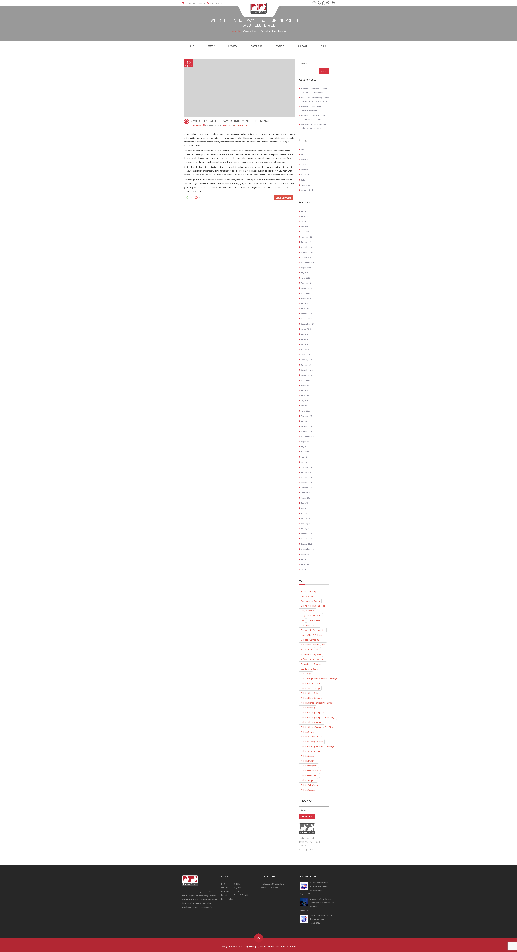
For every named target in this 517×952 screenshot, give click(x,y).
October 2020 (306, 257)
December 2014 (307, 426)
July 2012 (304, 559)
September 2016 (307, 324)
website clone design (310, 688)
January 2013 (306, 528)
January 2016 (306, 365)
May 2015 (304, 400)
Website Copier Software (311, 736)
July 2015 (304, 390)
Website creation (308, 756)
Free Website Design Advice (313, 630)
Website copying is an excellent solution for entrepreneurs (319, 886)
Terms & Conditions (242, 895)
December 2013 (307, 477)
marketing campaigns (310, 639)
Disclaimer (226, 895)
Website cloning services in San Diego (317, 727)
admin (198, 125)
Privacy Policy (227, 899)
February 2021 (306, 237)
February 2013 (306, 523)
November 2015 (307, 370)
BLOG (323, 46)
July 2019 (304, 303)
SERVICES (232, 46)
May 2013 (304, 508)
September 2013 (307, 493)
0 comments (240, 125)
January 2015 (306, 421)
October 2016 (306, 319)
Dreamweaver (314, 620)
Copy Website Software (311, 615)
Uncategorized (307, 190)
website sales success (310, 785)
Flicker (303, 164)
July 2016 (304, 334)
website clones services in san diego (317, 703)
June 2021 (305, 216)
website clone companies (312, 683)
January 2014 (306, 472)
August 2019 (306, 298)
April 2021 (305, 226)
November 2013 (307, 482)
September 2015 (307, 380)
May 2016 (304, 344)
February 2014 (306, 467)
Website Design (307, 761)
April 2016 (305, 349)
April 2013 (305, 513)
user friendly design (310, 669)
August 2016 (306, 329)
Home (233, 31)
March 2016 (305, 354)
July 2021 (304, 211)
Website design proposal (312, 770)
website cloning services (311, 722)
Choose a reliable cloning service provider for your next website (322, 903)
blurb (303, 154)
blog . (304, 894)
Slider (303, 180)
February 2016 (306, 359)
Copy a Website (307, 610)
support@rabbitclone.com (277, 884)
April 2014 (305, 462)
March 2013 (305, 518)
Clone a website (308, 596)
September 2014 (307, 436)
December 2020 (307, 247)
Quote (237, 884)
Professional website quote (313, 644)
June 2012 (305, 564)
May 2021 (304, 221)
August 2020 (306, 267)
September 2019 (307, 293)
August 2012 (306, 554)
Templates (305, 664)
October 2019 (306, 288)
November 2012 (307, 539)
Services (225, 887)
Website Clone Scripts (310, 693)
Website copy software (311, 751)
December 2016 (307, 313)
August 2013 (306, 498)
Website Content (308, 732)
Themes (317, 664)
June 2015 (305, 395)
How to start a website (311, 635)
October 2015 (306, 375)
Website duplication (309, 775)
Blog (240, 31)
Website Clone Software (311, 698)
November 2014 (307, 431)
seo (317, 649)
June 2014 (305, 452)
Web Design (306, 673)
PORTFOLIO (256, 46)
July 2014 (304, 446)
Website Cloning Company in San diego (318, 717)
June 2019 (305, 308)
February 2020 (306, 283)
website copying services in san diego (318, 746)
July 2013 (304, 503)
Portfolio (304, 169)
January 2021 (306, 242)
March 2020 (305, 278)
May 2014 (304, 457)
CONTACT (302, 46)
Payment (238, 887)
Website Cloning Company (312, 712)
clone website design (310, 601)
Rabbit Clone (306, 649)
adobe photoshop (309, 591)
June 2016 (305, 339)
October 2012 (306, 544)
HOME (191, 46)
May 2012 (304, 569)
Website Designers (309, 765)
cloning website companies (313, 606)
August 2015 (306, 385)
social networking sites (311, 654)
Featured (304, 159)
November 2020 (307, 252)
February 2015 (306, 416)
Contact (237, 891)
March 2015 (305, 411)
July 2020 (304, 272)
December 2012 (307, 533)
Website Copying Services (312, 741)
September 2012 (307, 549)
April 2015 (305, 406)
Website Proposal (308, 780)
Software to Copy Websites (313, 659)
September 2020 (307, 262)
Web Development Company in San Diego (319, 678)
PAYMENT (280, 46)
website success (308, 790)
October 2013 (306, 487)
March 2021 (305, 232)
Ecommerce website (310, 625)
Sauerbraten (306, 175)
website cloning (308, 707)
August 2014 (306, 441)
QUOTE (211, 46)
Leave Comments (284, 197)
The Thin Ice (305, 185)
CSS (302, 620)
